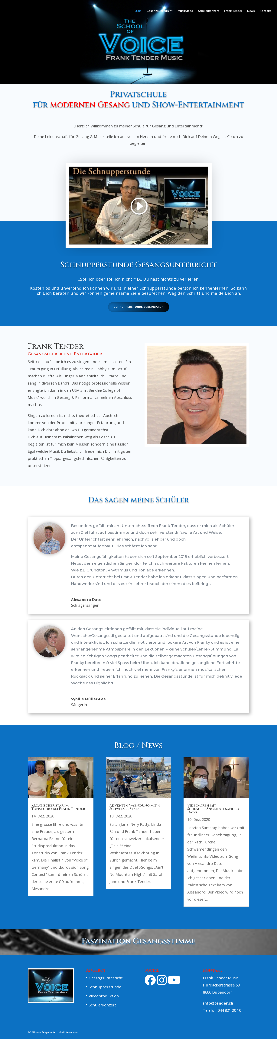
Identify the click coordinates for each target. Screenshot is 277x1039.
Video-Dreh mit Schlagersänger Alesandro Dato (213, 809)
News (251, 11)
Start (138, 11)
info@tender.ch (218, 1003)
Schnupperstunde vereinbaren (139, 307)
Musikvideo (185, 11)
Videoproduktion (104, 996)
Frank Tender (233, 11)
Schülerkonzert (208, 11)
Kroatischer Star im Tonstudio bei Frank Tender (58, 807)
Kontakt (265, 11)
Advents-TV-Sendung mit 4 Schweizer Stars (134, 807)
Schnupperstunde (105, 986)
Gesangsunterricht (160, 11)
